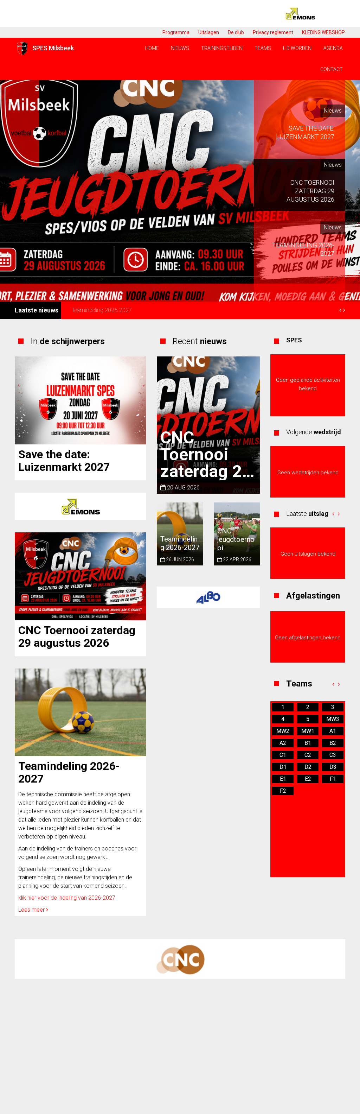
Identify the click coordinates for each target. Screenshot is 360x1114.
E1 (283, 779)
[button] (333, 514)
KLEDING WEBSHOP (323, 32)
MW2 (282, 731)
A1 (332, 731)
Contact (331, 69)
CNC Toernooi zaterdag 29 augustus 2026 (76, 637)
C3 (332, 755)
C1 (282, 755)
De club (236, 32)
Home (152, 48)
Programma (175, 32)
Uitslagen (208, 32)
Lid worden (297, 48)
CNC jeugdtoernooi (236, 539)
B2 (332, 743)
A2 (282, 743)
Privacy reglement (273, 32)
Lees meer (32, 909)
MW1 (307, 731)
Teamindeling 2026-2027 (102, 310)
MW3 (332, 719)
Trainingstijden (222, 48)
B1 (307, 743)
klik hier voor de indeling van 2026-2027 (66, 897)
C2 (307, 755)
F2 (283, 790)
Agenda (333, 48)
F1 (333, 779)
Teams (263, 48)
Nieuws (180, 48)
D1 (283, 767)
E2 (308, 779)
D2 (307, 767)
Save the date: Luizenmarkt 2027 (64, 461)
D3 (332, 767)
